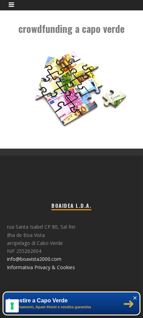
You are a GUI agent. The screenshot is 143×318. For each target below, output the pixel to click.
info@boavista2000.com (34, 259)
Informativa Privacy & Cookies (41, 267)
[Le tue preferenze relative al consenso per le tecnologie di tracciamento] (12, 305)
